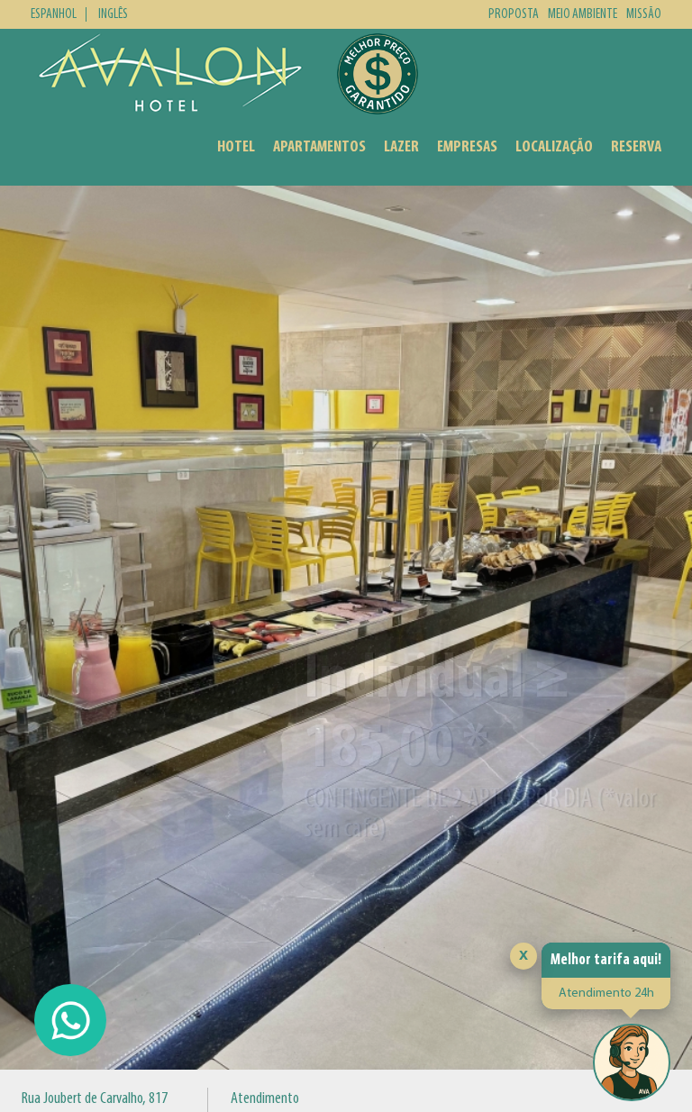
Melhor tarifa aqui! (606, 960)
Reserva (636, 147)
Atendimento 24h (606, 993)
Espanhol (54, 14)
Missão (643, 14)
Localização (554, 147)
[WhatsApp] (70, 1020)
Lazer (401, 147)
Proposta (513, 14)
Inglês (113, 14)
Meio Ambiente (582, 14)
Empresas (467, 147)
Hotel (236, 147)
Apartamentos (319, 147)
